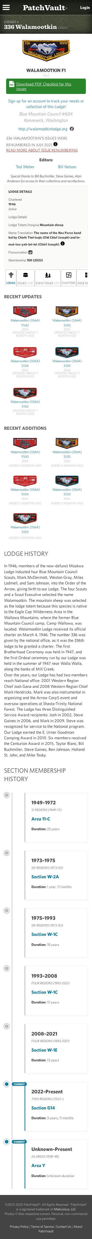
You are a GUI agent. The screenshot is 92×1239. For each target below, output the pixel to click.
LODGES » (11, 22)
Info (55, 143)
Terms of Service (42, 1227)
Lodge (10, 282)
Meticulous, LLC (65, 1209)
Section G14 (43, 1107)
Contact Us (63, 1227)
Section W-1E (44, 1050)
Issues (25, 283)
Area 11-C (40, 818)
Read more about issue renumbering (42, 150)
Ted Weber (25, 166)
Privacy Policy (19, 1227)
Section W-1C (44, 934)
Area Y (38, 1165)
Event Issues (48, 283)
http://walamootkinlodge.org (42, 128)
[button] (6, 7)
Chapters (68, 282)
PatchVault (45, 7)
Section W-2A (45, 876)
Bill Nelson (67, 166)
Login (85, 7)
